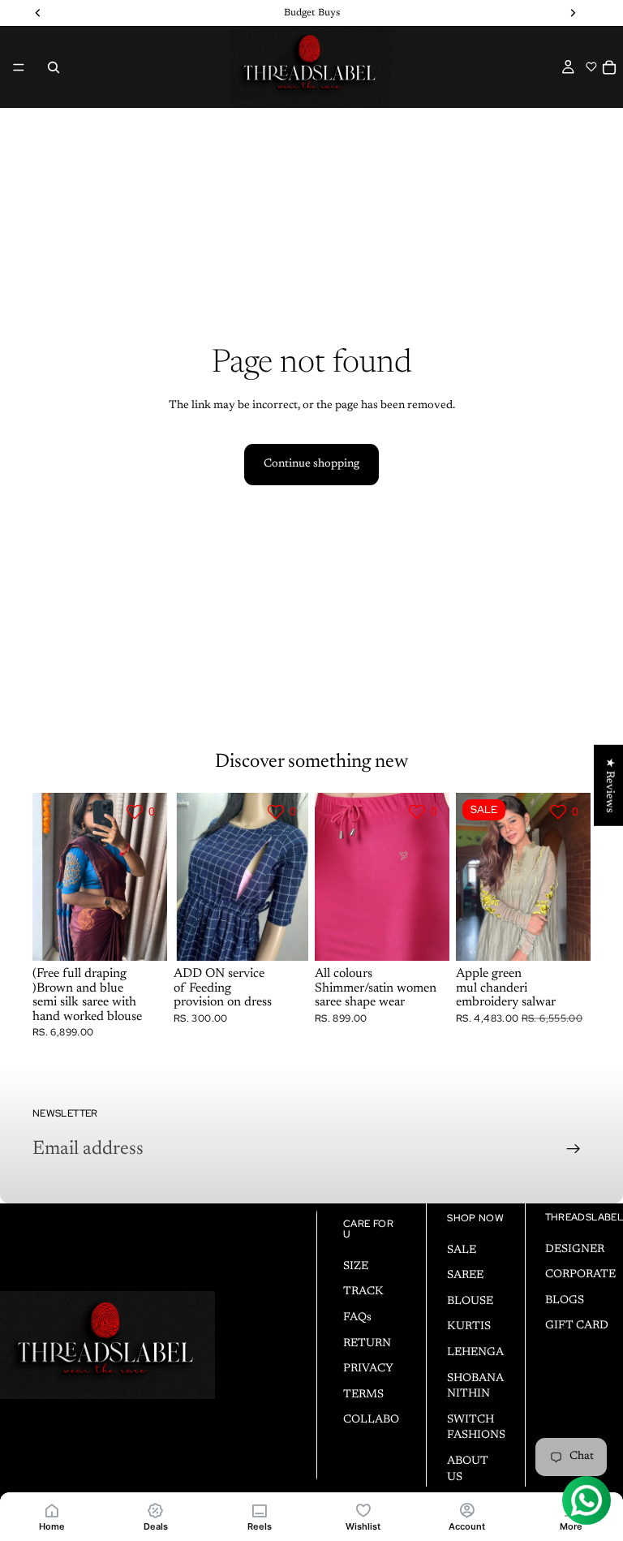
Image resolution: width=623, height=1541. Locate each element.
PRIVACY (368, 1369)
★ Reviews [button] (609, 784)
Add (297, 935)
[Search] (53, 67)
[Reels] (260, 1509)
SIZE (355, 1266)
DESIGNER (574, 1249)
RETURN (367, 1343)
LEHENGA (475, 1352)
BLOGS (564, 1300)
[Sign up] (573, 1149)
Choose (156, 935)
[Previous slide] (50, 876)
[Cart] (609, 67)
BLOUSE (470, 1301)
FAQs (357, 1318)
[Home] (52, 1509)
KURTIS (469, 1327)
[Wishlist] (363, 1509)
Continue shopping (311, 464)
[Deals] (156, 1509)
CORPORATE (580, 1275)
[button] (591, 66)
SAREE (465, 1275)
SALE (461, 1250)
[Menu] (18, 67)
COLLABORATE (386, 1421)
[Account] (467, 1509)
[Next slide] (149, 876)
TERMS (363, 1395)
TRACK (363, 1292)
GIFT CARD (576, 1326)
